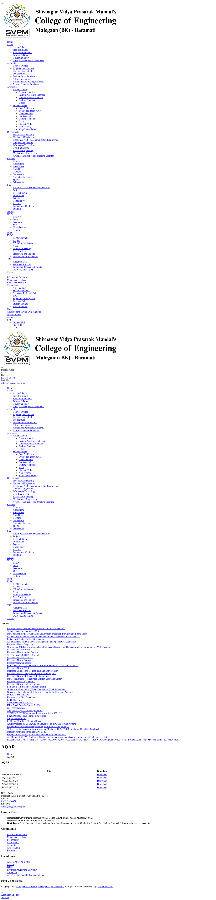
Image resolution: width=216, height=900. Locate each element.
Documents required (22, 71)
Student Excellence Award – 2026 (23, 631)
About (10, 44)
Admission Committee (23, 79)
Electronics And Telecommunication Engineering (35, 140)
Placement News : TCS (19, 668)
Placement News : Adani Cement (23, 652)
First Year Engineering (23, 134)
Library (16, 161)
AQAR (16, 240)
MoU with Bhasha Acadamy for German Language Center (35, 679)
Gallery (10, 211)
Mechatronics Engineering (25, 153)
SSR (15, 224)
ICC (15, 296)
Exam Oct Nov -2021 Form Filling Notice (27, 716)
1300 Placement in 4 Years (20, 702)
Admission (12, 63)
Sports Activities (26, 116)
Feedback (17, 222)
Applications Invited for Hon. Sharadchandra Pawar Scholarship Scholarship (43, 636)
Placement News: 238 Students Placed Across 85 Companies (36, 628)
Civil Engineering (21, 148)
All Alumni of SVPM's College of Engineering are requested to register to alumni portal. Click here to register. (59, 737)
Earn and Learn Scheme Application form (27, 686)
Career (10, 309)
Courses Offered (20, 65)
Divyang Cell (19, 301)
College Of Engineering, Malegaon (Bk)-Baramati (40, 886)
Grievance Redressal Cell (24, 293)
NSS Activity (25, 126)
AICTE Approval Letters (18, 862)
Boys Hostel (18, 166)
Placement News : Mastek (20, 657)
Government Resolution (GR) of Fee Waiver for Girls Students (37, 689)
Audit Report (13, 842)
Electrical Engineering (23, 150)
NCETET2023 (14, 314)
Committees (12, 285)
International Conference (24, 206)
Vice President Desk (22, 52)
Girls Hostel (18, 169)
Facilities (11, 158)
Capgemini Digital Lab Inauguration (24, 710)
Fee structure (19, 73)
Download (102, 774)
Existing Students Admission (26, 84)
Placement (12, 850)
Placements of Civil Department (22, 697)
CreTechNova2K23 (17, 708)
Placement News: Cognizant (21, 644)
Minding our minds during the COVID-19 (27, 731)
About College (20, 47)
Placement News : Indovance (21, 660)
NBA (15, 246)
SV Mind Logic (105, 886)
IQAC (10, 235)
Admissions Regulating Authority (28, 81)
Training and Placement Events (27, 267)
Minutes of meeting (22, 248)
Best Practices (19, 251)
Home (10, 42)
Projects (16, 190)
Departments (13, 132)
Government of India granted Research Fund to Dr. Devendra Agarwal (40, 692)
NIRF (9, 232)
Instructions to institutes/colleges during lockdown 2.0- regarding (38, 726)
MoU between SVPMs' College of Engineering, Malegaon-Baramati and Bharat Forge (48, 633)
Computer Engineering (23, 142)
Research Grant (20, 193)
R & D (10, 185)
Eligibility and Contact (23, 68)
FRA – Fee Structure (16, 282)
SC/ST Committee (21, 290)
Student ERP (19, 322)
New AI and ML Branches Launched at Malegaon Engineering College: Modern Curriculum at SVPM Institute (59, 647)
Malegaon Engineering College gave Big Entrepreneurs (33, 671)
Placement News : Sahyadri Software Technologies (31, 673)
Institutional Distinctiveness (25, 256)
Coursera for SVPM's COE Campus (24, 311)
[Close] (2, 892)
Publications (18, 195)
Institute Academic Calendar (32, 95)
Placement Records (22, 264)
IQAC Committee (21, 238)
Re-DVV (17, 216)
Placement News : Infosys (20, 663)
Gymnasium (18, 174)
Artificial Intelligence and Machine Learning (33, 156)
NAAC (10, 214)
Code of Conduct (27, 100)
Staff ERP (17, 325)
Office (22, 103)
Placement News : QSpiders (21, 681)
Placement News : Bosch (19, 649)
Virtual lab (12, 872)
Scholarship (18, 182)
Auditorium (18, 163)
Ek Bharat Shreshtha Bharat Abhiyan (25, 721)
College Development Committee (28, 60)
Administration (20, 89)
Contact (10, 272)
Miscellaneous (19, 227)
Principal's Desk (20, 55)
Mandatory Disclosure (17, 280)
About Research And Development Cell (31, 187)
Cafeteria (17, 171)
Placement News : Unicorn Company (25, 684)
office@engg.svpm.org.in (13, 383)
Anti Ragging (19, 288)
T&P (9, 259)
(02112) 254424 (8, 377)
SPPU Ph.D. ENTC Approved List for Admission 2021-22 (35, 713)
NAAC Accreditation (23, 243)
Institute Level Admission (25, 76)
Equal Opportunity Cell (24, 298)
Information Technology (24, 145)
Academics (12, 87)
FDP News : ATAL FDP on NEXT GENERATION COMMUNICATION (42, 665)
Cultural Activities (27, 118)
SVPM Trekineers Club (30, 110)
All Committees (20, 306)
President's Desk (20, 50)
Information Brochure (17, 277)
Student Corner (20, 105)
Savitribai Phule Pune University (22, 870)
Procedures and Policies (24, 254)
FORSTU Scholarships (18, 694)
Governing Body (21, 58)
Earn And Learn (26, 108)
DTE (9, 867)
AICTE (10, 864)
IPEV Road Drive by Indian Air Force (25, 705)
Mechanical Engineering (24, 137)
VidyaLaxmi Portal (27, 129)
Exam (21, 121)
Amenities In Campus (23, 177)
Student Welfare (26, 124)
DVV (15, 219)
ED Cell (17, 203)
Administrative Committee (31, 97)
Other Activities (26, 113)
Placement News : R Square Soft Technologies (29, 676)
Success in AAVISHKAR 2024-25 (24, 655)
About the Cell (20, 261)
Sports (16, 179)
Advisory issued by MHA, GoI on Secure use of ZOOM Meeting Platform (42, 724)
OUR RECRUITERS (23, 269)
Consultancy (19, 201)
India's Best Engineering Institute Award (26, 639)
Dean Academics (27, 92)
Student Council (20, 304)
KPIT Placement (15, 700)
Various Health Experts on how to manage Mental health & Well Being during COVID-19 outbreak (54, 729)
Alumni (10, 317)
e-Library (17, 230)
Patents (16, 198)
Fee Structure (13, 839)
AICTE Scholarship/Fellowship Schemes (26, 875)
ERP (9, 319)
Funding (17, 208)
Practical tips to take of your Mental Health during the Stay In (36, 734)
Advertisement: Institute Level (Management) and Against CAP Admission (42, 641)
